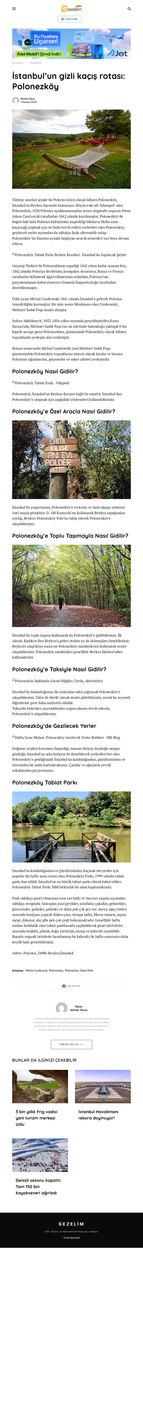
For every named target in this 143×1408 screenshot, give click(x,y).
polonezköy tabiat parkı (79, 970)
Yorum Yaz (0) (69, 1044)
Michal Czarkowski (36, 970)
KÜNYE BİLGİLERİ (72, 1237)
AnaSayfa (36, 62)
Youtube (72, 19)
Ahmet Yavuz (28, 98)
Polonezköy (56, 970)
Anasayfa (17, 62)
